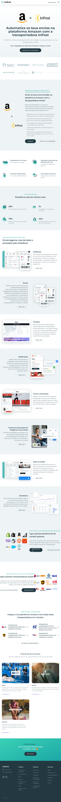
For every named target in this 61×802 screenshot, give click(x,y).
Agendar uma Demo (22, 789)
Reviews (50, 780)
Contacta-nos (52, 2)
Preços (20, 779)
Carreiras (35, 772)
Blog (49, 770)
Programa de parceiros (36, 786)
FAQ (19, 786)
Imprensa (35, 775)
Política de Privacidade (36, 778)
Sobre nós (36, 770)
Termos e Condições (36, 782)
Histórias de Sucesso (21, 782)
